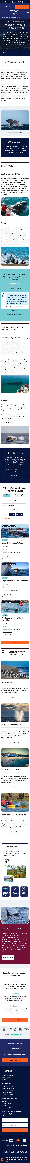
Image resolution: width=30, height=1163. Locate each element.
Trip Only (14, 495)
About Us (5, 1101)
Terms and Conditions (9, 1151)
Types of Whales (20, 52)
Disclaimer (24, 1151)
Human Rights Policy (8, 1152)
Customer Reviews (8, 1094)
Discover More (15, 697)
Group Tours (22, 495)
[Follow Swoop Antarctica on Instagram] (20, 1145)
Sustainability (6, 1103)
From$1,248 (7, 634)
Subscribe (15, 1130)
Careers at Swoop (7, 1107)
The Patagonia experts (16, 894)
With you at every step (24, 893)
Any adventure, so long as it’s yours (6, 893)
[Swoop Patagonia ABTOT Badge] (9, 1029)
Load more (15, 642)
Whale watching (16, 17)
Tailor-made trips (7, 1086)
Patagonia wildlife (8, 1092)
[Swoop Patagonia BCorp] (4, 1029)
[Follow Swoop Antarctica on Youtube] (25, 1145)
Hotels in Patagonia (8, 1088)
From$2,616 (7, 557)
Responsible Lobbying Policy (20, 1152)
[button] (7, 132)
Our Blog (4, 1105)
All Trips (7, 495)
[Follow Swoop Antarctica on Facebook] (15, 1145)
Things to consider (8, 52)
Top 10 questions (7, 1090)
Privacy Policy (18, 1151)
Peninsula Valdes (6, 17)
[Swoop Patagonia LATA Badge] (20, 1029)
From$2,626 (7, 595)
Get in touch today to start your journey (15, 1019)
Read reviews (18, 21)
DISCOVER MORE (8, 957)
